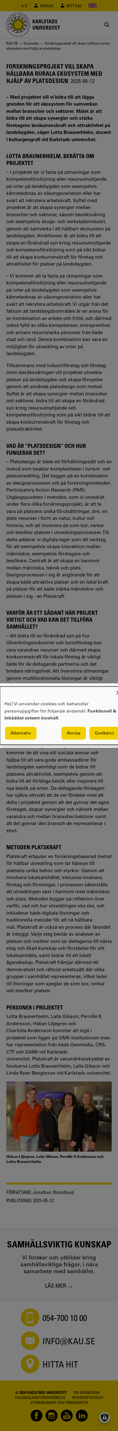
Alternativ (20, 733)
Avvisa (74, 733)
